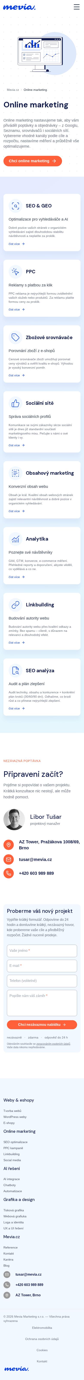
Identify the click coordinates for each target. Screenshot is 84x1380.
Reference (10, 1247)
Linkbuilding (11, 1154)
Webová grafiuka (14, 1216)
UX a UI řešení (13, 1228)
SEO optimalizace (15, 1142)
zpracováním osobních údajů (53, 1043)
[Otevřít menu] (76, 6)
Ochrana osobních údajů (42, 1339)
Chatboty (9, 1185)
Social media (12, 1160)
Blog (6, 1265)
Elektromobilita (42, 1327)
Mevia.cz (13, 89)
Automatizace (12, 1191)
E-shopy (9, 1123)
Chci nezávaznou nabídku (39, 1024)
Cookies (42, 1350)
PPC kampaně (13, 1148)
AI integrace (11, 1179)
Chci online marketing (29, 161)
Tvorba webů (12, 1111)
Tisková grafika (13, 1210)
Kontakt (8, 1253)
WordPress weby (14, 1117)
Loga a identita (13, 1222)
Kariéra (8, 1259)
